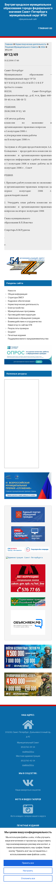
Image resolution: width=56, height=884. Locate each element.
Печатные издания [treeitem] (17, 335)
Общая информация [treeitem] (17, 294)
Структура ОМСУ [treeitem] (16, 297)
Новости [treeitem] (12, 290)
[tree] (28, 314)
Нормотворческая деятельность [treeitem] (23, 304)
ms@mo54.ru (28, 751)
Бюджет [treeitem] (12, 332)
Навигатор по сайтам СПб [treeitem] (20, 325)
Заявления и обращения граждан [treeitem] (24, 318)
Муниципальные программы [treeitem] (21, 311)
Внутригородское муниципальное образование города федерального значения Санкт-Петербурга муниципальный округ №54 (28, 10)
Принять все (28, 863)
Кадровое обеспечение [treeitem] (19, 301)
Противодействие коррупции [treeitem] (22, 314)
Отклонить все (28, 878)
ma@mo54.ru (28, 765)
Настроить (28, 870)
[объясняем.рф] (28, 622)
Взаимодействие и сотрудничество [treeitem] (25, 321)
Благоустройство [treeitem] (16, 308)
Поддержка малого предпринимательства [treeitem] (28, 338)
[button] (45, 28)
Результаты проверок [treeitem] (18, 328)
